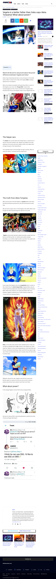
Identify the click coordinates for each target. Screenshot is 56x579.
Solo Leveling (41, 317)
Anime (18, 3)
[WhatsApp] (26, 21)
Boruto (39, 176)
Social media (41, 313)
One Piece (40, 288)
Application (40, 160)
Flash (39, 226)
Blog (39, 174)
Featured (40, 220)
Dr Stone (40, 205)
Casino (39, 187)
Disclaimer (24, 573)
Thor (39, 334)
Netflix (39, 282)
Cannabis (40, 180)
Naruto (39, 280)
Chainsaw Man (41, 189)
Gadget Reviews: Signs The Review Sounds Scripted (48, 46)
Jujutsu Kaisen (41, 249)
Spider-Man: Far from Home (44, 319)
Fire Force (40, 222)
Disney (39, 201)
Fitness (39, 224)
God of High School (42, 234)
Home (15, 3)
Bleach (39, 172)
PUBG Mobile (41, 298)
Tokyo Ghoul (40, 338)
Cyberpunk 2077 (41, 197)
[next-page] (6, 549)
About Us (18, 573)
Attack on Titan (41, 162)
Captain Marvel (41, 183)
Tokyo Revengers (41, 340)
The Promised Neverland (43, 332)
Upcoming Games (42, 346)
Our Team (8, 573)
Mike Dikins (40, 36)
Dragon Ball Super (14, 9)
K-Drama (40, 251)
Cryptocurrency (41, 195)
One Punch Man (41, 290)
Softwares (40, 315)
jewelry (39, 245)
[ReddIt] (21, 21)
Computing (40, 191)
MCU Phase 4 (41, 269)
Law (38, 255)
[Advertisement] (19, 55)
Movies (39, 276)
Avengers (40, 164)
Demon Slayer (41, 199)
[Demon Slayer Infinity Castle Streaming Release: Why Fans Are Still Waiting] (40, 91)
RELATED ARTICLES (13, 530)
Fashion (39, 218)
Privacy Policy (5, 575)
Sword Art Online (42, 323)
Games (26, 3)
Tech (39, 327)
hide (9, 67)
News (23, 3)
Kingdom (40, 253)
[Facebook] (12, 21)
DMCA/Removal (44, 573)
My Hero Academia (42, 278)
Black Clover (40, 170)
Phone (39, 294)
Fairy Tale (40, 214)
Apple (39, 158)
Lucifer (39, 259)
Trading (39, 342)
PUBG (39, 296)
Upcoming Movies (42, 348)
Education (40, 211)
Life (38, 257)
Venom (39, 350)
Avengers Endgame (42, 166)
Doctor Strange (41, 203)
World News (40, 356)
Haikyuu (39, 238)
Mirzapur (40, 271)
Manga (39, 263)
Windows (40, 354)
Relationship (40, 300)
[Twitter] (17, 21)
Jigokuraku (40, 247)
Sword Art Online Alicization (44, 325)
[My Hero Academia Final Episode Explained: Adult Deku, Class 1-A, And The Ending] (40, 100)
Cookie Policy (29, 573)
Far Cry (39, 216)
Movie (39, 274)
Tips (39, 336)
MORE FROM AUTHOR (24, 530)
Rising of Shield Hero (42, 307)
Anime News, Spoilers (10, 7)
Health (39, 240)
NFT (38, 286)
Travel (39, 344)
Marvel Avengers (41, 267)
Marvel (39, 265)
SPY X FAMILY (41, 321)
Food (39, 228)
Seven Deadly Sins (42, 311)
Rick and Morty (41, 305)
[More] (30, 21)
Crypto (39, 193)
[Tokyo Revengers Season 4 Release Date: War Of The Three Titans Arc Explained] (40, 109)
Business (40, 178)
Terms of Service (36, 573)
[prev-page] (3, 549)
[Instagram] (16, 524)
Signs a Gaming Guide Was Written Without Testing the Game (7, 544)
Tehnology (46, 49)
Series (39, 309)
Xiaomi (39, 358)
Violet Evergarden (42, 352)
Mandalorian (41, 261)
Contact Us (13, 573)
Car (38, 185)
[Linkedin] (18, 524)
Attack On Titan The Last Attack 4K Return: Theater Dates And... (48, 64)
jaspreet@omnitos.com (16, 521)
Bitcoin (39, 168)
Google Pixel (40, 236)
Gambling (40, 230)
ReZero (39, 303)
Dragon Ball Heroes (42, 207)
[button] (51, 3)
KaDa (5, 16)
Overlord (40, 292)
